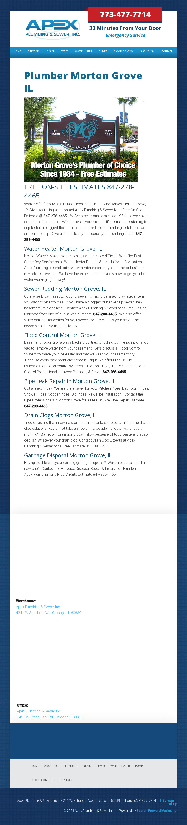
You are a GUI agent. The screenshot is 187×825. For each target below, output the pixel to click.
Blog (173, 804)
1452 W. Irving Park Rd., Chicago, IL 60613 (50, 717)
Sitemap (166, 800)
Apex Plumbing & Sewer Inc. (38, 607)
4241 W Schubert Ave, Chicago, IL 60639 (48, 613)
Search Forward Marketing (157, 810)
